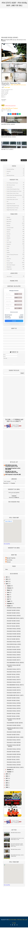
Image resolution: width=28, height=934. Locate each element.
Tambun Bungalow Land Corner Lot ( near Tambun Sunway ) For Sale (17, 839)
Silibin (8, 248)
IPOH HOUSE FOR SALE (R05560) (14, 608)
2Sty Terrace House (11, 185)
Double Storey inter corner (12, 199)
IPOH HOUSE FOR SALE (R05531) (14, 711)
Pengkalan (9, 244)
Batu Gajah (9, 219)
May (8, 594)
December (9, 772)
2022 (7, 785)
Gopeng (8, 235)
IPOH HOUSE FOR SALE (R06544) (8, 124)
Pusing (8, 246)
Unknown (9, 562)
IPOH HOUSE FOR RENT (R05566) (14, 636)
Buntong (8, 225)
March (8, 590)
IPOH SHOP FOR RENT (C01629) (13, 613)
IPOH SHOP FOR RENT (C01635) (13, 621)
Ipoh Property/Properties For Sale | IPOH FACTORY (12, 468)
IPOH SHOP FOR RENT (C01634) (13, 623)
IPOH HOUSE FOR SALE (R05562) (14, 615)
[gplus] (15, 925)
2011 (7, 577)
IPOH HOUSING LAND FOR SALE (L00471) (15, 695)
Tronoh (8, 260)
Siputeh (8, 252)
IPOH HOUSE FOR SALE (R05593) (14, 749)
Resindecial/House (10, 175)
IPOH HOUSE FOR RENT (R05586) (14, 732)
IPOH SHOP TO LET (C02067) (7, 149)
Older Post (24, 160)
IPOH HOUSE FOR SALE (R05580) (14, 703)
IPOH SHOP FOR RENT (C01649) (13, 751)
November (9, 769)
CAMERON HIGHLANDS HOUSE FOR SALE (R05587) (15, 728)
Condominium (9, 187)
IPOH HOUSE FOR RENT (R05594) (14, 754)
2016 (7, 776)
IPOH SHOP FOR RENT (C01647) (13, 734)
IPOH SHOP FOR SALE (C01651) (13, 759)
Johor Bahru (9, 276)
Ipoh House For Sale (22, 39)
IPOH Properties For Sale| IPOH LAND (13, 474)
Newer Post (3, 160)
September (9, 603)
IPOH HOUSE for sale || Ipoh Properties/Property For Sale (11, 465)
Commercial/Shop (10, 169)
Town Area (9, 258)
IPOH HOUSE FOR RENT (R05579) (14, 693)
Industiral (9, 171)
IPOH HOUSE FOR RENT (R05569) (14, 649)
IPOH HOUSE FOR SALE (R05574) (14, 672)
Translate (13, 483)
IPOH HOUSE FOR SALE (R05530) (14, 708)
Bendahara (9, 221)
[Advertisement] (14, 22)
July (8, 599)
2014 (7, 583)
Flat (7, 201)
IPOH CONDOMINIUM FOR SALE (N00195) (15, 662)
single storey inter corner (12, 209)
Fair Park (8, 233)
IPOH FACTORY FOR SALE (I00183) (14, 644)
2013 (7, 581)
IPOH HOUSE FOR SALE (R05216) (16, 832)
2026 (19, 308)
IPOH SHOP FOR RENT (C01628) (13, 610)
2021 (7, 783)
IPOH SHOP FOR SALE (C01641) (13, 677)
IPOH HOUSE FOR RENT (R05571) (14, 660)
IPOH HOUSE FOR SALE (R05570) (14, 657)
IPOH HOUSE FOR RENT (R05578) (14, 690)
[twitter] (12, 925)
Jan (15, 308)
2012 (7, 579)
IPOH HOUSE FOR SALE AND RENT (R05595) (14, 745)
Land (8, 173)
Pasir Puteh (9, 242)
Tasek (8, 256)
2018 (7, 780)
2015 (7, 774)
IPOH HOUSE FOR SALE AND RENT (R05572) (14, 665)
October (9, 606)
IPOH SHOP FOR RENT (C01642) (13, 698)
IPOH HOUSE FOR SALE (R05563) (14, 628)
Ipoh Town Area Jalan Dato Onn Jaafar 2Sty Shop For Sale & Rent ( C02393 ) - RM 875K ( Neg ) (17, 845)
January (9, 586)
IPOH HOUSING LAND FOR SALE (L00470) (15, 618)
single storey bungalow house (13, 205)
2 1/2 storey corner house (12, 182)
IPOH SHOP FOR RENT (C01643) (13, 700)
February (9, 588)
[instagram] (17, 925)
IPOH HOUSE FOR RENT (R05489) (14, 652)
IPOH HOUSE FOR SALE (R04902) (14, 655)
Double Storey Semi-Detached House (14, 195)
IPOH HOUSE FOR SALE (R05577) (14, 687)
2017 (7, 778)
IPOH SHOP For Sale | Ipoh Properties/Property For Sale (11, 472)
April (8, 592)
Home (6, 569)
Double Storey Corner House (12, 193)
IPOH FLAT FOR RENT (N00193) (13, 639)
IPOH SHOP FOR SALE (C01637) (13, 647)
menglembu (3, 40)
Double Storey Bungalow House (13, 189)
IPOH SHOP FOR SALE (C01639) (13, 674)
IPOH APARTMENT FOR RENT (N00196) (15, 723)
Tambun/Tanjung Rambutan (12, 254)
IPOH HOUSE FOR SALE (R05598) (14, 765)
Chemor (8, 231)
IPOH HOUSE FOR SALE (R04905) (16, 849)
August (8, 601)
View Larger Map (7, 543)
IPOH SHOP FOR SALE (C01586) (13, 713)
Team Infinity (9, 560)
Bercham (8, 223)
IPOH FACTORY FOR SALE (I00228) (8, 137)
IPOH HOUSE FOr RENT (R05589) (14, 742)
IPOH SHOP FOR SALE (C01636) (13, 716)
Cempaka (8, 229)
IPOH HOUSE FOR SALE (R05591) (14, 740)
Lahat (8, 240)
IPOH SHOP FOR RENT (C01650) (13, 757)
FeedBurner (16, 497)
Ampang (8, 217)
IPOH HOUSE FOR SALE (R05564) (14, 631)
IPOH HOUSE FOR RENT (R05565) (14, 634)
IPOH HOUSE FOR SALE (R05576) (14, 682)
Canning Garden (10, 227)
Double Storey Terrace (11, 197)
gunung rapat (10, 262)
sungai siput (9, 269)
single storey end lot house (12, 207)
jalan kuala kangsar (11, 264)
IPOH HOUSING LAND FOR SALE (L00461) (15, 737)
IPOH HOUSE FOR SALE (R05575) (14, 679)
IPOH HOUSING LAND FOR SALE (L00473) (15, 767)
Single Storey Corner (11, 203)
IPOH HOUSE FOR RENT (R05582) (14, 725)
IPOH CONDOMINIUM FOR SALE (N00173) (15, 685)
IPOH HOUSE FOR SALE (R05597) (14, 762)
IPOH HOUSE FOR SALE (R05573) (14, 669)
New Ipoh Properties (11, 558)
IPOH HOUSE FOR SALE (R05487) (14, 706)
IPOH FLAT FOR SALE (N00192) (13, 626)
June (8, 597)
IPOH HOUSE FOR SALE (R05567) (14, 641)
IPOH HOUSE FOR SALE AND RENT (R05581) (14, 719)
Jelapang (8, 238)
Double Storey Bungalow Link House (14, 191)
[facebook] (10, 925)
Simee (8, 250)
